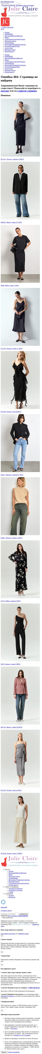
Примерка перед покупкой (25, 5)
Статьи (11, 892)
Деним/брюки (9, 43)
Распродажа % (9, 51)
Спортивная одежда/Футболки (15, 39)
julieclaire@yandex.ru (7, 996)
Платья (7, 32)
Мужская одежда (10, 41)
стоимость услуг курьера (21, 1035)
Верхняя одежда (10, 50)
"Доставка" (14, 1028)
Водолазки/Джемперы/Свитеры (15, 44)
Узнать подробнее (14, 1052)
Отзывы (11, 895)
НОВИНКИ (9, 34)
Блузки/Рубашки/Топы (12, 46)
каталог (5, 91)
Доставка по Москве (8, 5)
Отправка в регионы (15, 890)
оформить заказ (23, 933)
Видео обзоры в (18, 916)
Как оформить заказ (7, 1)
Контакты (12, 897)
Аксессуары (9, 48)
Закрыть (4, 1052)
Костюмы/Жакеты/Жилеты (14, 36)
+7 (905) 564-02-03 (7, 27)
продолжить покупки (8, 933)
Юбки (7, 37)
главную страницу (27, 91)
